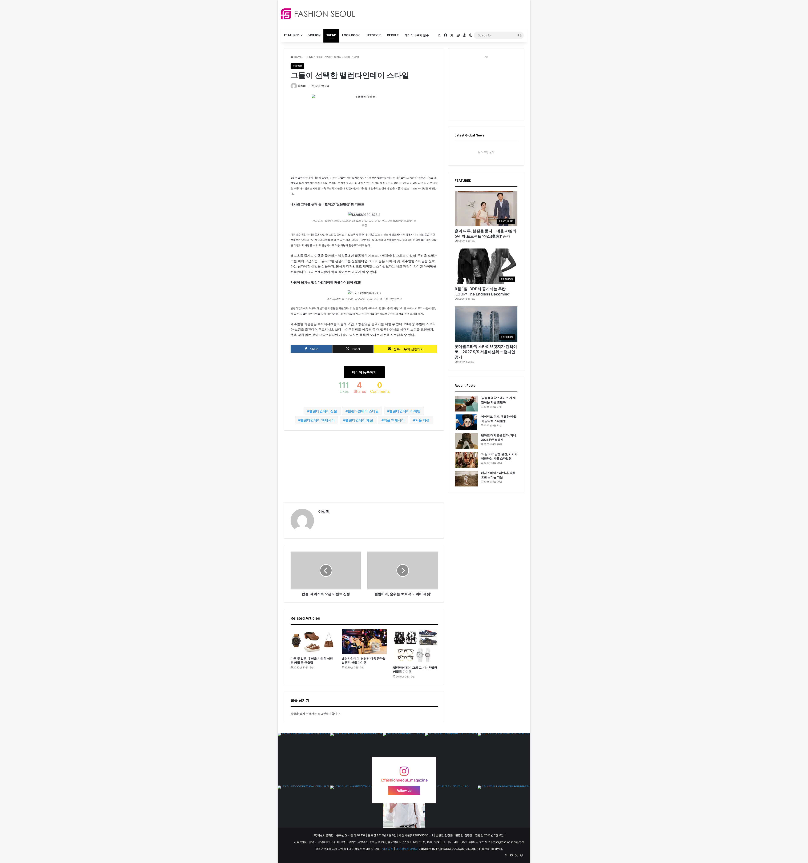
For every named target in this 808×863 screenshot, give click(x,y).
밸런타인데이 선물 (323, 411)
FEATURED (291, 35)
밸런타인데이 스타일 (363, 411)
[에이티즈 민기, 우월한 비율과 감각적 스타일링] (466, 422)
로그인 (322, 713)
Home (297, 57)
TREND (331, 35)
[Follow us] (404, 773)
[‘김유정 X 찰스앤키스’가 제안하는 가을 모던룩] (466, 403)
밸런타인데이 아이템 (404, 411)
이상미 (302, 86)
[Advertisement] (441, 13)
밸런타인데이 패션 (359, 420)
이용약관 (387, 848)
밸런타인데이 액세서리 (317, 420)
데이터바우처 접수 (417, 35)
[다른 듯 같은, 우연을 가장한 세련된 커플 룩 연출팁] (313, 641)
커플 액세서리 (394, 420)
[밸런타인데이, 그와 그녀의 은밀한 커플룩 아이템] (415, 646)
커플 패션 (422, 420)
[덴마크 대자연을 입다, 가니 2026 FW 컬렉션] (466, 441)
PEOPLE (393, 35)
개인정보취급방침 (407, 848)
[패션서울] (318, 13)
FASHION (314, 35)
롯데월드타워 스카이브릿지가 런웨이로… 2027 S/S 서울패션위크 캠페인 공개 (486, 351)
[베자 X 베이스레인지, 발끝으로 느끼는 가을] (466, 478)
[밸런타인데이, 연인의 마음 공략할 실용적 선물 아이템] (364, 641)
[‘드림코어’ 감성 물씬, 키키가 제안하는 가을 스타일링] (466, 460)
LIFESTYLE (373, 35)
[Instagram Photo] (304, 759)
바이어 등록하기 (364, 372)
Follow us (404, 790)
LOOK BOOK (351, 35)
